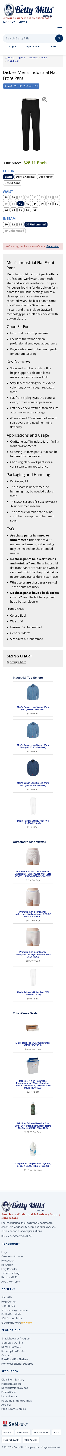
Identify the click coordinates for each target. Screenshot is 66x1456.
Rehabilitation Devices (14, 1387)
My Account (33, 46)
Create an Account (12, 1256)
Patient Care (8, 1392)
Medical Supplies (11, 1383)
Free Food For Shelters (15, 1359)
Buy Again (7, 1264)
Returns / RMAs (10, 1277)
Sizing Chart (18, 662)
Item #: (8, 86)
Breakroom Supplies (13, 1408)
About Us (6, 1297)
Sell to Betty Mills (11, 1314)
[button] (5, 124)
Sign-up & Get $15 (12, 1342)
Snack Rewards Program (15, 1338)
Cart (53, 46)
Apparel (6, 1404)
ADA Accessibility (11, 1318)
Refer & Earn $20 (11, 1346)
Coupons (7, 1355)
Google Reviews (16, 1322)
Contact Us (8, 1305)
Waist (8, 191)
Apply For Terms (11, 1281)
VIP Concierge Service (14, 1310)
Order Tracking (10, 1273)
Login (4, 1252)
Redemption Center (13, 1351)
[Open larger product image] (31, 124)
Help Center (8, 1301)
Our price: (12, 163)
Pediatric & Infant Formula (16, 1400)
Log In (12, 46)
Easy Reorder (9, 1269)
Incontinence (9, 1396)
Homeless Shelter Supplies (17, 1363)
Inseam (9, 218)
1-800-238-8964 (21, 1236)
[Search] (59, 38)
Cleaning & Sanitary (12, 1379)
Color (8, 171)
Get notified (52, 246)
